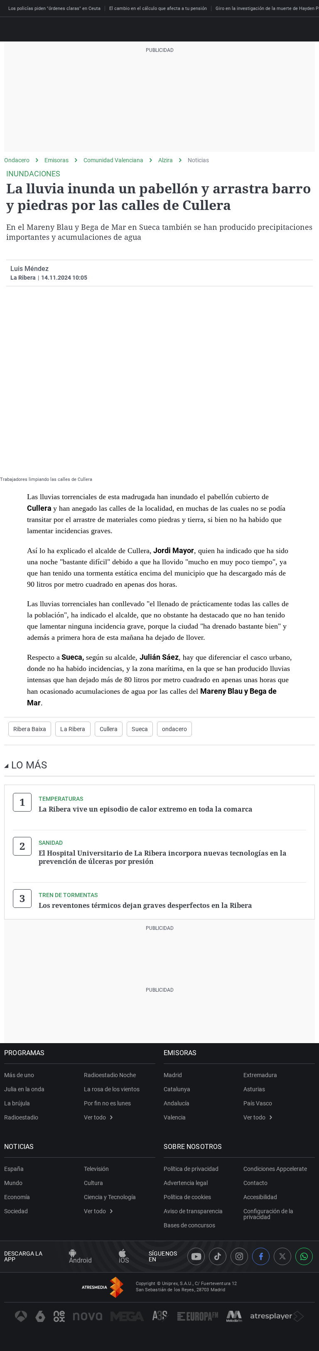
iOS (124, 1260)
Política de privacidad (191, 1169)
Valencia (175, 1117)
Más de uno (19, 1075)
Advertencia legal (186, 1183)
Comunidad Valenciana (113, 160)
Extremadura (260, 1075)
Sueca (140, 729)
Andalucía (176, 1103)
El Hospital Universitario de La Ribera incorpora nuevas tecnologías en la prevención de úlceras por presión (163, 857)
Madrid (173, 1075)
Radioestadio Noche (110, 1075)
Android (80, 1260)
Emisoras (56, 160)
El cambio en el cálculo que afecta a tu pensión (158, 8)
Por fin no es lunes (107, 1103)
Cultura (93, 1183)
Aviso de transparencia (193, 1211)
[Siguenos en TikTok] (217, 1256)
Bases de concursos (189, 1225)
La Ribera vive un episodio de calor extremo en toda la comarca (146, 809)
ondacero (174, 729)
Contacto (255, 1183)
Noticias (198, 160)
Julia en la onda (24, 1089)
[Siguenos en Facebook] (261, 1256)
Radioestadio (21, 1117)
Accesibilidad (260, 1197)
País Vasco (257, 1103)
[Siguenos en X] (282, 1256)
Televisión (96, 1169)
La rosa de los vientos (112, 1089)
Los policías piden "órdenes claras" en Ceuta (54, 8)
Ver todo (95, 1117)
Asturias (254, 1089)
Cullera (109, 729)
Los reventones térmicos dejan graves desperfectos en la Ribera (145, 905)
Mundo (13, 1183)
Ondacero (16, 160)
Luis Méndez (29, 269)
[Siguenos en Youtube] (196, 1256)
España (14, 1169)
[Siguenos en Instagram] (239, 1256)
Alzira (165, 160)
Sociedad (16, 1211)
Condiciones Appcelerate (275, 1169)
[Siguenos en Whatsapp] (304, 1256)
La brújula (17, 1103)
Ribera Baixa (29, 729)
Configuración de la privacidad (268, 1214)
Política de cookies (187, 1197)
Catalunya (177, 1089)
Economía (17, 1197)
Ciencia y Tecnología (110, 1197)
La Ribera (72, 729)
